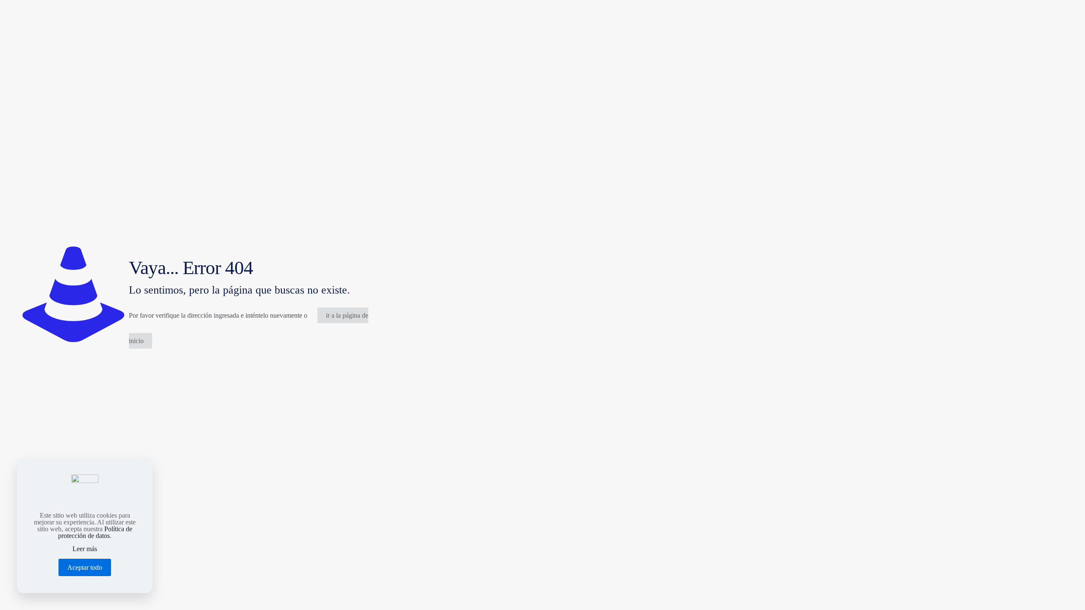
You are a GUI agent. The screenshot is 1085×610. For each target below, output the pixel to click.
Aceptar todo (84, 567)
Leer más (84, 549)
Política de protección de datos (95, 532)
